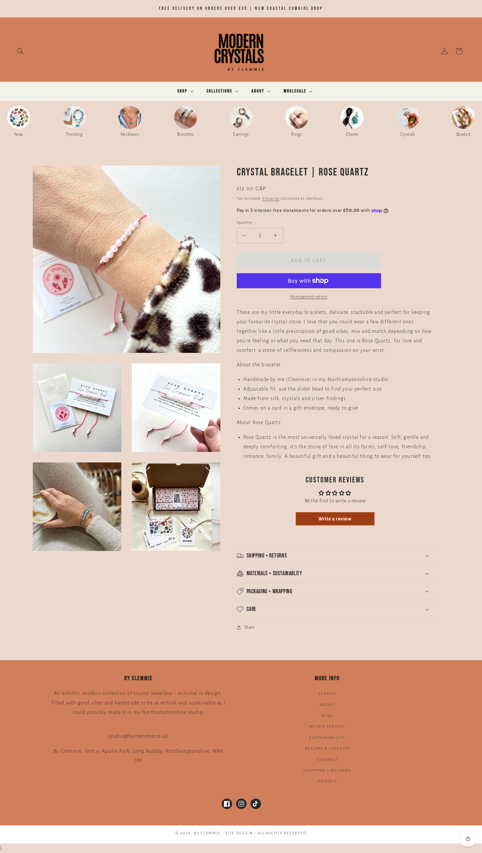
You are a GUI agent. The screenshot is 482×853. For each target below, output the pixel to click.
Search (327, 694)
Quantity (244, 222)
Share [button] (249, 627)
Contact (327, 760)
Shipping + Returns (327, 770)
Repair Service (327, 726)
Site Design (239, 833)
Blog (327, 716)
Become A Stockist (327, 748)
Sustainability (327, 738)
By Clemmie (208, 833)
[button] (20, 51)
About (327, 705)
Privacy (327, 781)
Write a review (334, 518)
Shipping (270, 198)
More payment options (309, 296)
